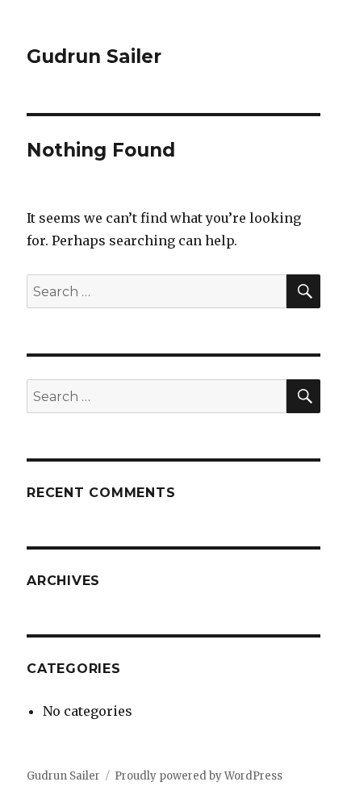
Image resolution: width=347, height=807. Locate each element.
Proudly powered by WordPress (198, 776)
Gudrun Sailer (94, 56)
